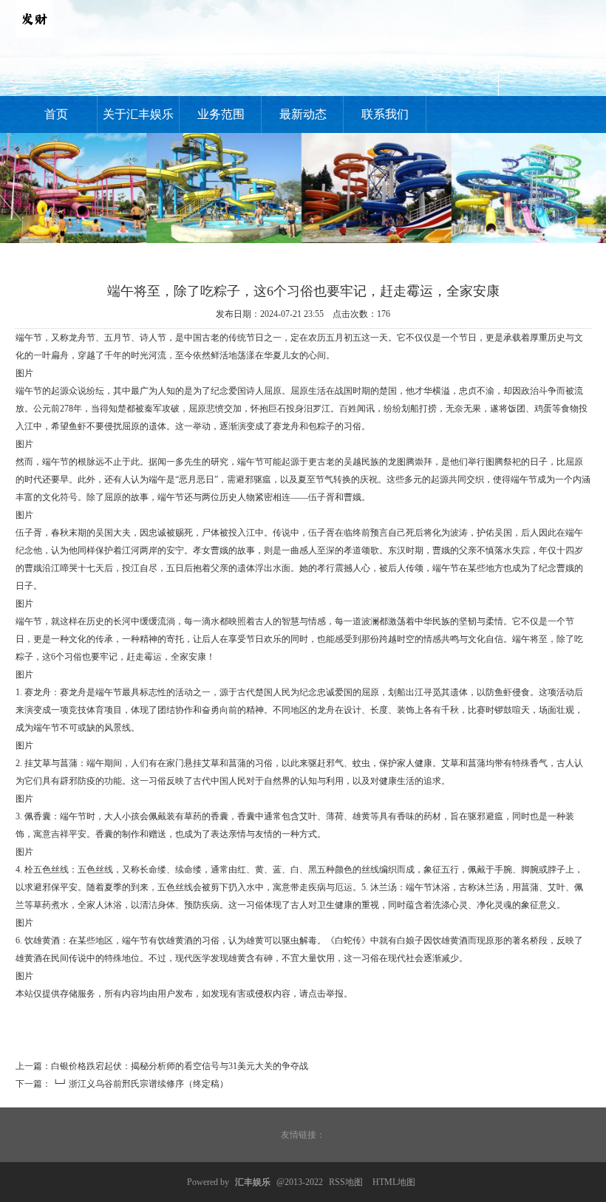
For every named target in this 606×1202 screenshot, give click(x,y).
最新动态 (303, 114)
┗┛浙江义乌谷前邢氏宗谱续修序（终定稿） (139, 1084)
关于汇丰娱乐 (138, 114)
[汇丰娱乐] (34, 34)
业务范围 (221, 114)
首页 (56, 114)
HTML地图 (393, 1182)
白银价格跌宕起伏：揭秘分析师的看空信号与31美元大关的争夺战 (179, 1066)
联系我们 (385, 114)
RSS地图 (346, 1182)
